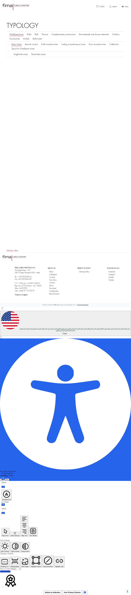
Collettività (113, 44)
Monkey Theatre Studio (82, 304)
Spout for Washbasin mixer (23, 49)
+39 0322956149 (24, 279)
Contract (52, 283)
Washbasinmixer (17, 34)
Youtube (111, 280)
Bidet (29, 34)
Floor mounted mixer (97, 44)
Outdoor (116, 34)
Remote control (31, 44)
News (51, 285)
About (51, 272)
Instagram (112, 274)
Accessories (15, 39)
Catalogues (53, 274)
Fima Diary (53, 280)
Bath (36, 34)
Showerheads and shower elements (94, 34)
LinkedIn (111, 277)
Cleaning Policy (84, 272)
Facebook (112, 272)
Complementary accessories (63, 34)
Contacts (52, 277)
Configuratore (53, 291)
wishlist (101, 6)
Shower (45, 34)
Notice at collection (52, 592)
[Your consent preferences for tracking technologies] (127, 591)
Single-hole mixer (21, 54)
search (114, 6)
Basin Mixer (17, 44)
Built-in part (37, 39)
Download (52, 288)
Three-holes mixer (38, 54)
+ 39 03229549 (23, 277)
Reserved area (54, 294)
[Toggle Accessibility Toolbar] (2, 308)
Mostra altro (12, 251)
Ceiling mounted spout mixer (73, 44)
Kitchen (26, 39)
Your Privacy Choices (72, 592)
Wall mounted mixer (49, 44)
